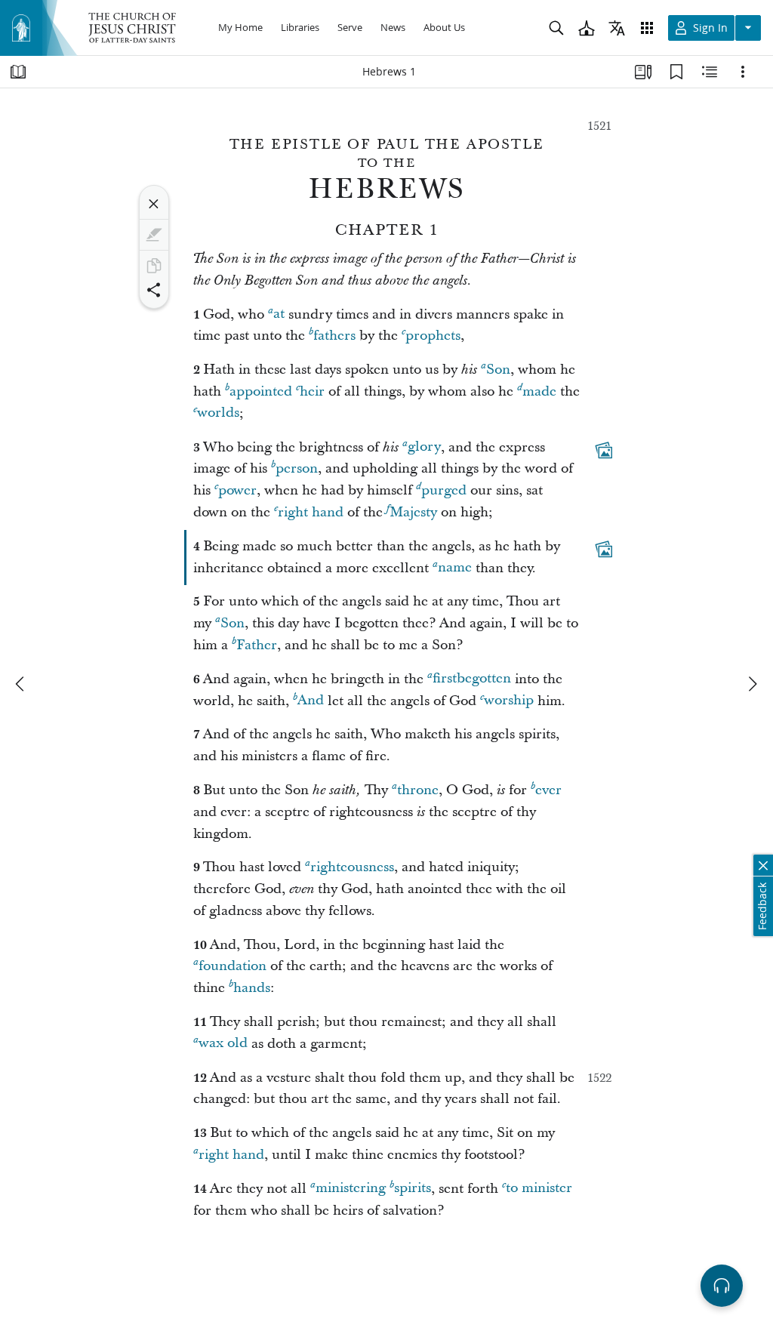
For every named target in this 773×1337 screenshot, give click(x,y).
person (297, 468)
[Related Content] (709, 71)
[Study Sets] (643, 71)
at (279, 314)
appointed (260, 391)
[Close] (154, 204)
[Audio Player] (722, 1286)
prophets (432, 335)
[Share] (154, 290)
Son (498, 369)
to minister (539, 1188)
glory (424, 447)
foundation (232, 966)
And (310, 701)
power (237, 490)
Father (256, 645)
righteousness (352, 867)
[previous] (21, 684)
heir (312, 391)
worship (509, 701)
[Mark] (154, 235)
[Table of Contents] (18, 72)
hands (251, 987)
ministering (351, 1188)
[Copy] (154, 266)
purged (444, 490)
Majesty (413, 512)
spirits (412, 1188)
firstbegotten (472, 679)
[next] (752, 684)
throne (418, 790)
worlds (218, 413)
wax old (223, 1043)
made (539, 391)
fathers (334, 335)
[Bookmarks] (676, 71)
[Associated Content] (604, 450)
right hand (310, 512)
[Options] (743, 71)
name (455, 568)
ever (548, 790)
